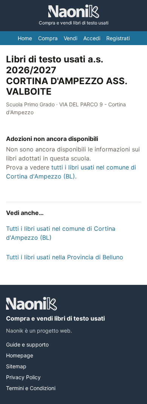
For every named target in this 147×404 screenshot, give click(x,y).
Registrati (118, 38)
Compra (48, 38)
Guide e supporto (27, 344)
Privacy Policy (23, 377)
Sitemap (16, 366)
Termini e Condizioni (30, 388)
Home (25, 38)
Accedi (91, 38)
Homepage (19, 355)
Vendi (70, 38)
